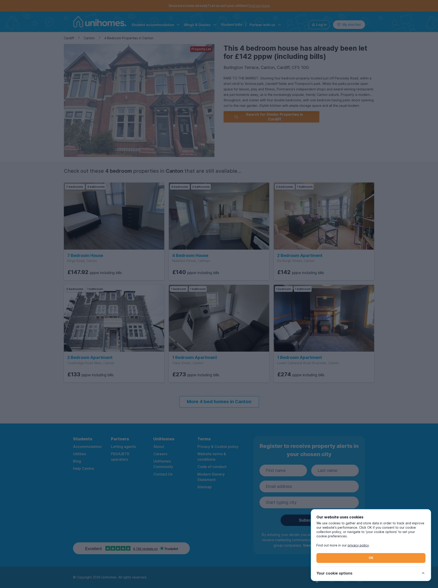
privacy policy (358, 545)
